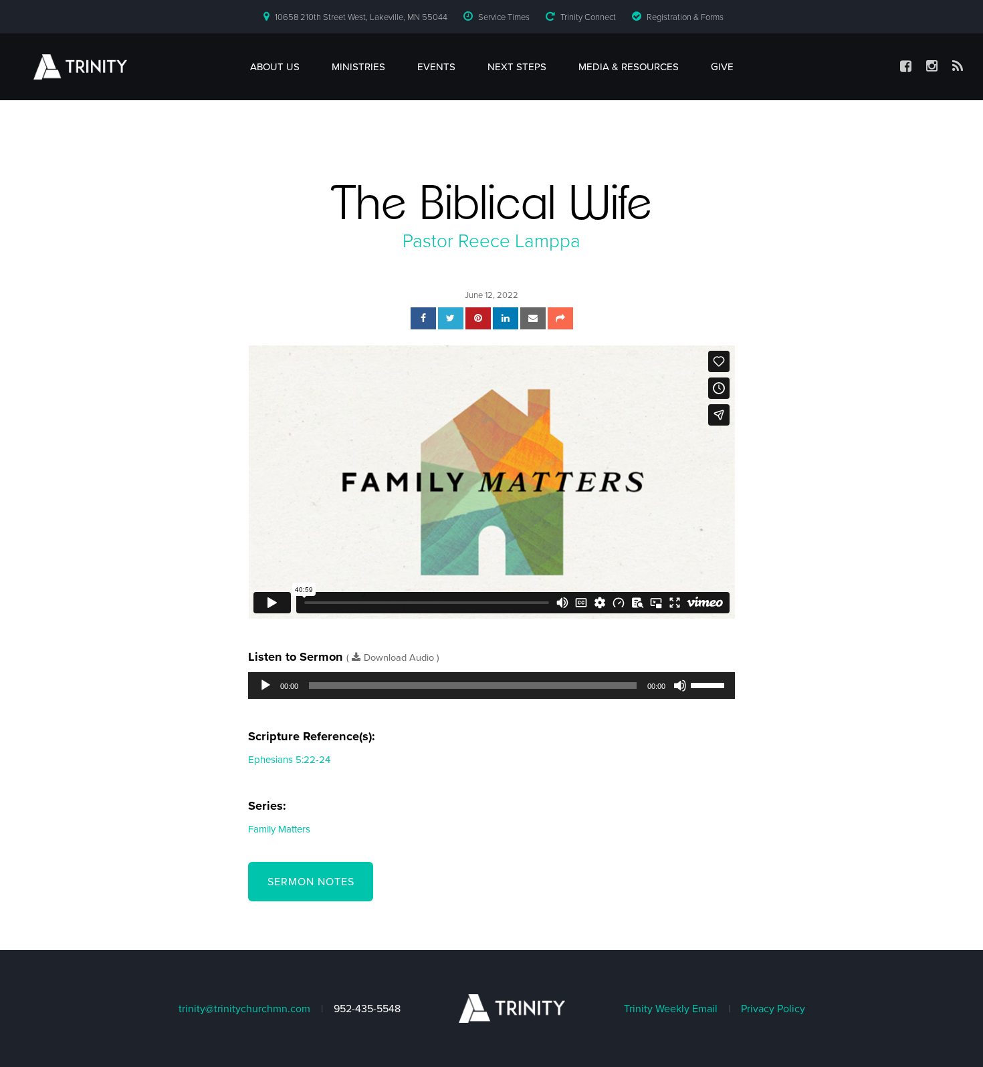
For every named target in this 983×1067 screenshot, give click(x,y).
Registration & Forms (685, 17)
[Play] (265, 685)
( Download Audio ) (392, 657)
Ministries (358, 67)
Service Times (504, 17)
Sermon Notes (310, 882)
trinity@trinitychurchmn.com (244, 1009)
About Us (275, 67)
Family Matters (279, 829)
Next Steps (516, 67)
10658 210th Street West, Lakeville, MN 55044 (361, 17)
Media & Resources (628, 67)
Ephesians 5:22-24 (289, 760)
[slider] (709, 684)
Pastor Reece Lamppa (491, 241)
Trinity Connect (588, 17)
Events (436, 67)
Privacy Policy (773, 1009)
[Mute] (680, 685)
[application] (491, 685)
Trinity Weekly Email (671, 1009)
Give (722, 67)
